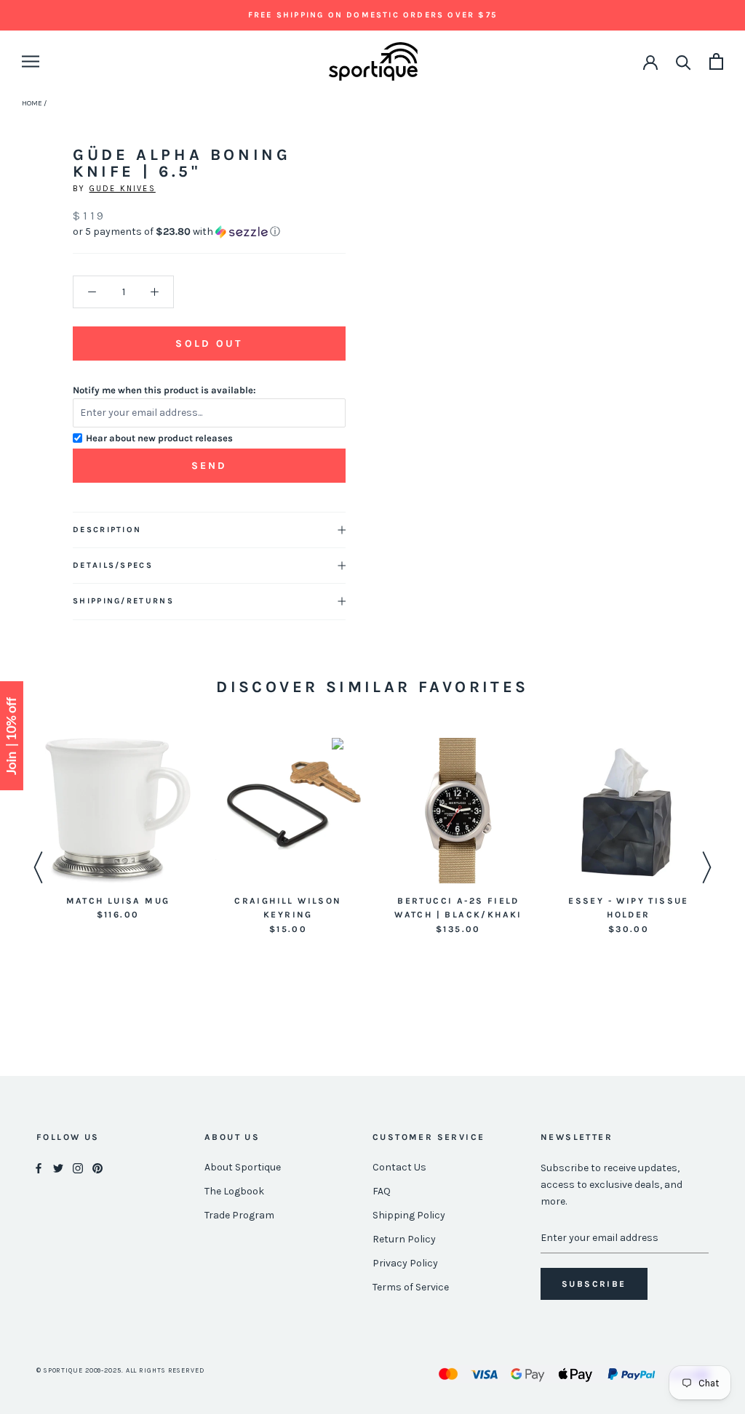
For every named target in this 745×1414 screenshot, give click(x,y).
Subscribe (594, 1284)
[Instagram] (78, 1168)
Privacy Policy (405, 1263)
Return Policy (404, 1239)
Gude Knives (122, 188)
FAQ (381, 1191)
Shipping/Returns (123, 601)
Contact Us (399, 1167)
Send (209, 465)
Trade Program (239, 1215)
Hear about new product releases (159, 438)
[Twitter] (58, 1168)
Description (107, 529)
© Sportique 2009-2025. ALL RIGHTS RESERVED (120, 1370)
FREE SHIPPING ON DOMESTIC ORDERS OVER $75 (372, 15)
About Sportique (242, 1167)
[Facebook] (38, 1168)
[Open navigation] (30, 61)
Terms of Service (410, 1287)
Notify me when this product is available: (164, 390)
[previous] (52, 163)
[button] (209, 231)
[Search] (683, 61)
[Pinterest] (97, 1168)
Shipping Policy (408, 1215)
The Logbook (234, 1191)
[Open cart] (716, 61)
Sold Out (208, 343)
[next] (20, 163)
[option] (118, 830)
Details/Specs (113, 565)
